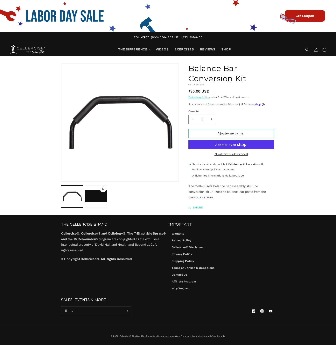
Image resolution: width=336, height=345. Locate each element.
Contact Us (179, 274)
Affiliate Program (184, 281)
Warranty (178, 233)
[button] (134, 49)
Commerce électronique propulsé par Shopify (203, 336)
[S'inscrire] (126, 310)
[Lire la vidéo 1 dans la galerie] (96, 196)
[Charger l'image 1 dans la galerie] (72, 196)
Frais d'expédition (199, 97)
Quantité (193, 111)
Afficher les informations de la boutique (218, 175)
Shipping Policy (183, 261)
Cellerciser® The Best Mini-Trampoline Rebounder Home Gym (150, 336)
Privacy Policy (182, 254)
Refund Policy (182, 240)
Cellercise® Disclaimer (188, 247)
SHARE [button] (198, 207)
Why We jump (181, 288)
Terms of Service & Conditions (193, 267)
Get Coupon (305, 16)
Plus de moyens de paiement (231, 154)
